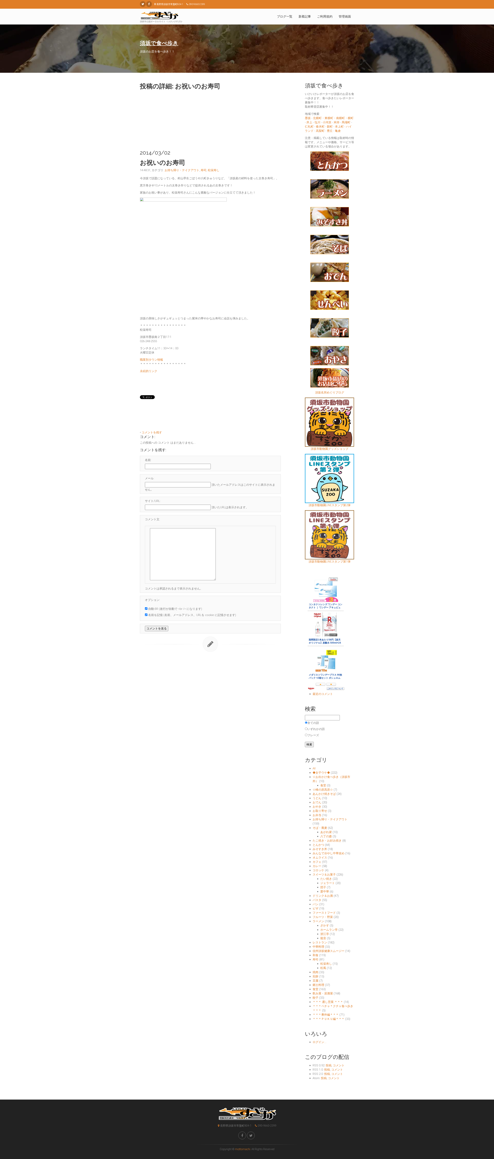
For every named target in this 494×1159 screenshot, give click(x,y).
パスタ (317, 900)
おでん (317, 802)
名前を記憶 (155, 615)
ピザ (315, 908)
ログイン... (320, 1042)
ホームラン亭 (329, 929)
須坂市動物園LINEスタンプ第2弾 (329, 505)
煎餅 (315, 976)
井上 (309, 122)
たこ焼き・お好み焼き (327, 840)
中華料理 (318, 946)
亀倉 (338, 131)
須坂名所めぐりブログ (329, 392)
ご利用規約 (324, 16)
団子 (323, 887)
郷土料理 (318, 985)
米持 (336, 122)
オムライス (320, 857)
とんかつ (318, 845)
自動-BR (153, 609)
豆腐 (315, 980)
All (314, 768)
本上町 (339, 126)
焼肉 (315, 972)
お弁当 (317, 815)
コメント (338, 1065)
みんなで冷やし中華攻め (328, 853)
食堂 (323, 785)
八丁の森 (326, 836)
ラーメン (318, 921)
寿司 (203, 170)
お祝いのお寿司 (162, 162)
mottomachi (242, 1149)
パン (315, 904)
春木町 (320, 126)
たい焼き (326, 879)
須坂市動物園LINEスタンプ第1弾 (329, 561)
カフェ (317, 862)
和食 (315, 955)
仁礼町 (309, 126)
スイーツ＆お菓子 (324, 874)
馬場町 (346, 122)
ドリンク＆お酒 (323, 896)
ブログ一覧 (284, 16)
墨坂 (308, 118)
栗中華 (324, 891)
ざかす (324, 925)
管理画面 (345, 16)
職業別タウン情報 (151, 359)
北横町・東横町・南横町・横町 (333, 118)
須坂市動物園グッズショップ (329, 449)
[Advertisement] (210, 119)
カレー (317, 866)
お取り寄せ (320, 811)
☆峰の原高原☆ (323, 789)
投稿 (329, 1065)
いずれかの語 (316, 729)
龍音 (323, 938)
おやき (317, 806)
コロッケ (318, 870)
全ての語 (313, 723)
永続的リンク (148, 371)
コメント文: (152, 519)
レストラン (320, 942)
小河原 (327, 122)
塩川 (317, 122)
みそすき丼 (320, 849)
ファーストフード (324, 913)
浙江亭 (324, 934)
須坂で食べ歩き (159, 43)
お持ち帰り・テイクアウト (182, 170)
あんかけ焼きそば (324, 794)
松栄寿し (213, 170)
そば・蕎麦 (320, 828)
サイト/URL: (153, 501)
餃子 (315, 997)
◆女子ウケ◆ (321, 772)
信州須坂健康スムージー (328, 951)
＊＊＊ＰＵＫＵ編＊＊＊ (328, 1019)
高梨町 (320, 131)
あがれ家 (326, 832)
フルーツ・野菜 (323, 917)
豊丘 (330, 131)
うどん (317, 798)
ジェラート (327, 883)
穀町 (330, 126)
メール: (149, 478)
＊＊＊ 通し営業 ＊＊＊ (328, 1002)
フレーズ (313, 735)
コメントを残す (152, 432)
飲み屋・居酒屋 (323, 993)
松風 (323, 968)
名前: (148, 460)
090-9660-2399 (267, 1125)
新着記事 (305, 16)
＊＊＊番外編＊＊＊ (326, 1014)
